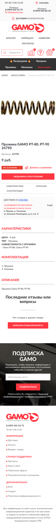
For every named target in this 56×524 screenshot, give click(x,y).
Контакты (28, 44)
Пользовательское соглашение (23, 475)
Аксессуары (44, 67)
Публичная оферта (17, 471)
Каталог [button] (11, 38)
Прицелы (41, 61)
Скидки (12, 492)
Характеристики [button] (14, 186)
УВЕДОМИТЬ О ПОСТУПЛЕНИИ (28, 177)
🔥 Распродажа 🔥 (20, 61)
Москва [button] (23, 200)
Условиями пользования (35, 397)
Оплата (12, 445)
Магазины (27, 67)
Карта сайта (14, 466)
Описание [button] (41, 186)
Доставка (13, 440)
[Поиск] (5, 53)
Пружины (10, 67)
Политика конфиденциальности (24, 496)
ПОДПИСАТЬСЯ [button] (28, 387)
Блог (10, 487)
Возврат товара (16, 450)
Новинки (44, 38)
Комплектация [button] (15, 191)
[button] (14, 12)
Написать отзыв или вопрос (28, 325)
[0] (49, 52)
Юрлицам (27, 38)
